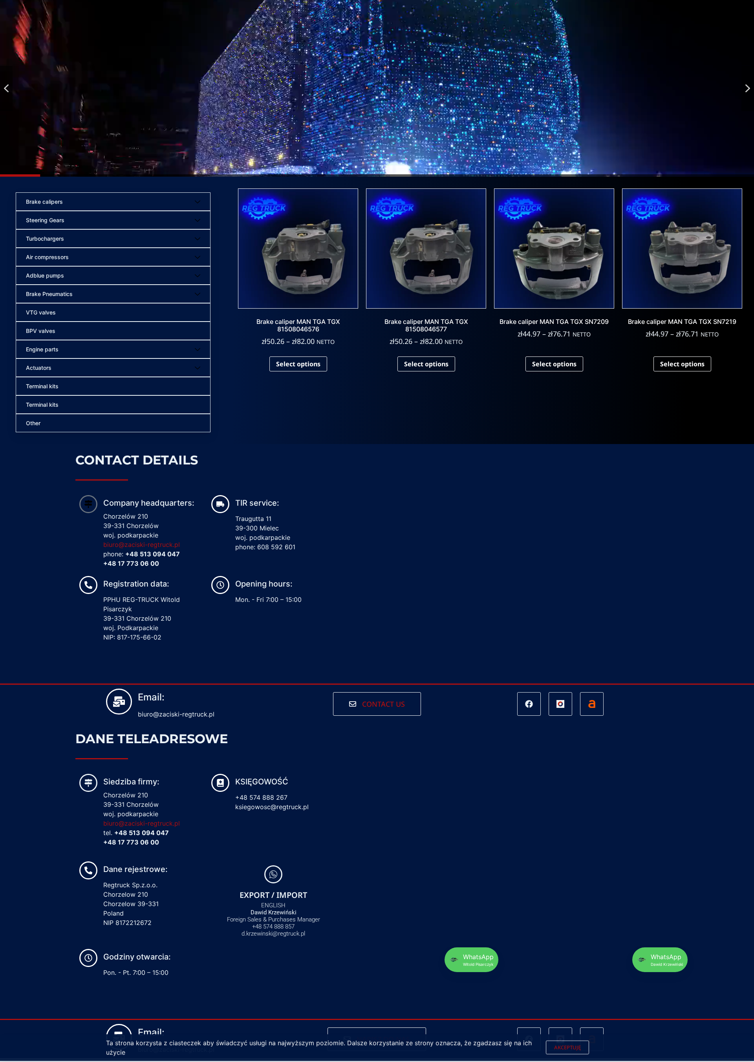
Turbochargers (45, 238)
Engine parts (42, 349)
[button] (6, 88)
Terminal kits (42, 386)
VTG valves (41, 312)
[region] (377, 88)
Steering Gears (45, 220)
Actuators (38, 367)
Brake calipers (44, 201)
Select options (298, 364)
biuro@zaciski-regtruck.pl (141, 544)
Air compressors (47, 257)
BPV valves (40, 330)
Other (33, 423)
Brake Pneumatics (49, 294)
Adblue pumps (45, 275)
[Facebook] (529, 704)
